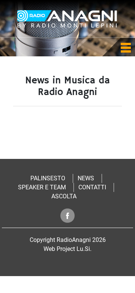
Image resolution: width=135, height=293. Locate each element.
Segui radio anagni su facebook (67, 215)
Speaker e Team (42, 187)
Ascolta (63, 196)
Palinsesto (47, 178)
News (86, 178)
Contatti (92, 187)
